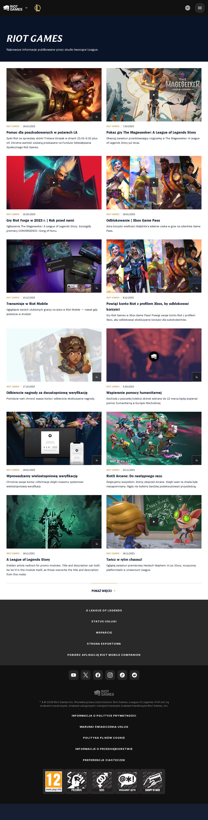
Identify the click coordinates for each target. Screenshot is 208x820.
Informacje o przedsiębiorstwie (103, 748)
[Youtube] (73, 675)
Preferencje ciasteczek (104, 760)
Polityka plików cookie (104, 737)
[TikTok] (122, 675)
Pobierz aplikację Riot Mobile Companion (104, 654)
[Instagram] (110, 675)
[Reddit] (134, 675)
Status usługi (104, 621)
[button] (54, 108)
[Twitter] (85, 675)
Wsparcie (104, 632)
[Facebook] (97, 675)
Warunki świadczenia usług (104, 726)
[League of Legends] (38, 8)
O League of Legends (104, 610)
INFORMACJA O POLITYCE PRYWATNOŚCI (104, 715)
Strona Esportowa (104, 643)
